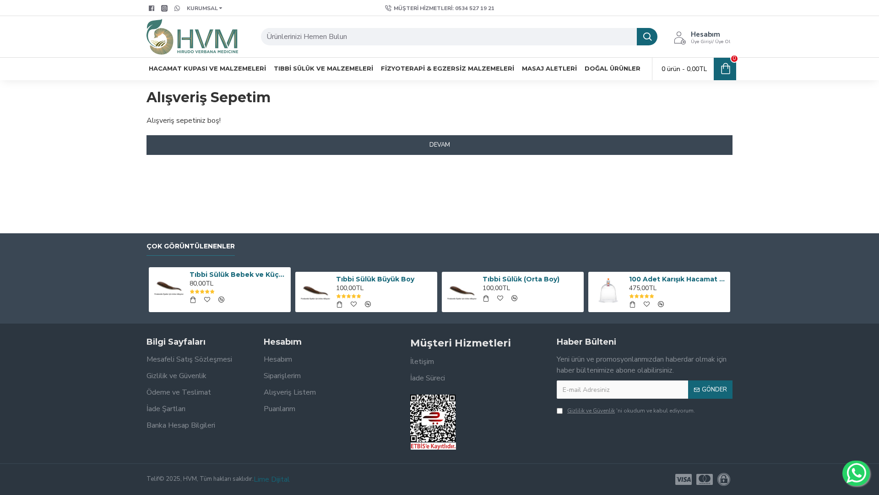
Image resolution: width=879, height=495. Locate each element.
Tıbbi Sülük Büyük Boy (375, 279)
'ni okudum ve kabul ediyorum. (631, 410)
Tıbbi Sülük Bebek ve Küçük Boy (239, 274)
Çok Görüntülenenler (190, 246)
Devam (439, 145)
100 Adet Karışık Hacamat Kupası (678, 279)
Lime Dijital (272, 479)
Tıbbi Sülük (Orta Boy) (521, 279)
